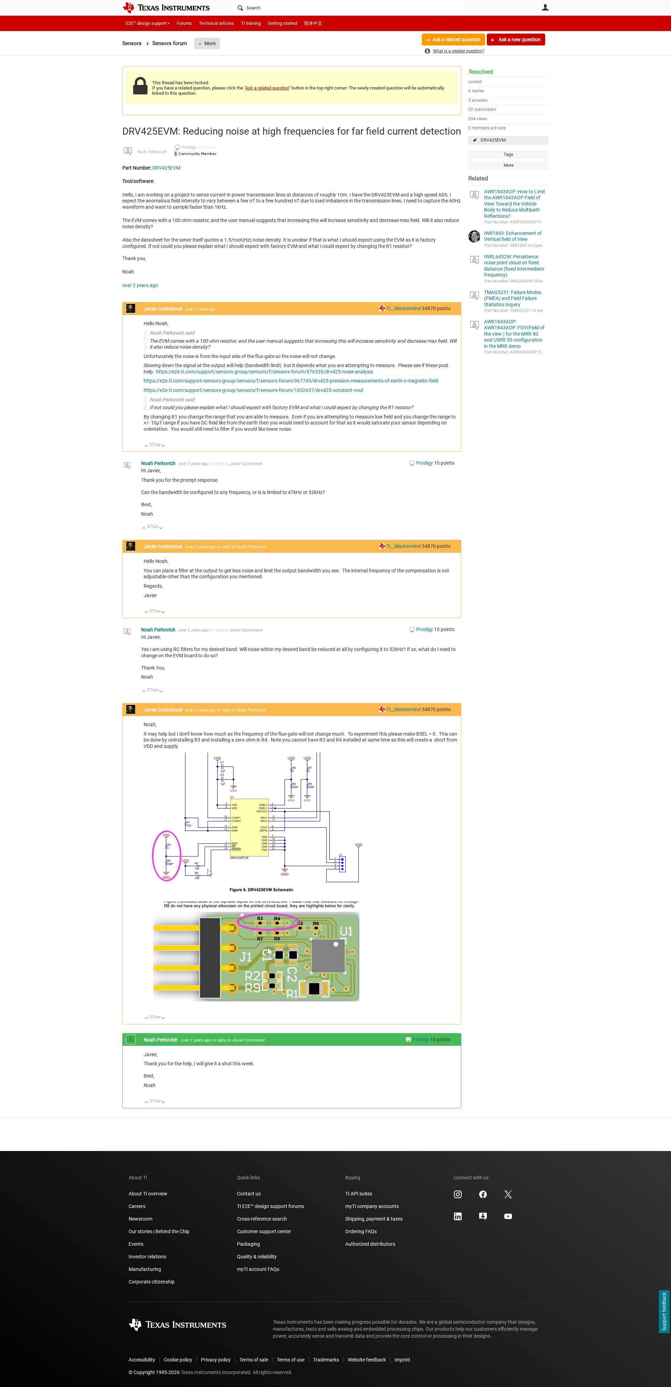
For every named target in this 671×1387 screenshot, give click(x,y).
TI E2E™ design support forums (270, 1206)
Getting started (282, 23)
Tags (508, 154)
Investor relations (147, 1256)
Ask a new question (519, 39)
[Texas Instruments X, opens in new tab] (508, 1197)
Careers (137, 1206)
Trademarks (326, 1360)
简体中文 (313, 23)
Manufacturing (145, 1269)
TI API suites (358, 1193)
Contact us (249, 1193)
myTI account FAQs (258, 1269)
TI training (251, 23)
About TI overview (148, 1193)
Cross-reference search (262, 1219)
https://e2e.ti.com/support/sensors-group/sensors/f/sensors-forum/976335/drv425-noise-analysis (264, 371)
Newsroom (140, 1219)
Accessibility (142, 1360)
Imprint (402, 1360)
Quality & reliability (257, 1256)
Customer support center (264, 1231)
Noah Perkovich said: (172, 333)
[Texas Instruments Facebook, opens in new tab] (483, 1197)
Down (163, 446)
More (210, 43)
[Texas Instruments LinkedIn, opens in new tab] (458, 1219)
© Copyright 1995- (154, 1372)
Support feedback (664, 1312)
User (545, 7)
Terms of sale (253, 1360)
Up (147, 446)
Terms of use (290, 1360)
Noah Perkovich (151, 151)
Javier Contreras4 (163, 309)
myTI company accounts (372, 1206)
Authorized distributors (370, 1244)
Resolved (481, 71)
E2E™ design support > (148, 23)
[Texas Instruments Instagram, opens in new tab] (458, 1197)
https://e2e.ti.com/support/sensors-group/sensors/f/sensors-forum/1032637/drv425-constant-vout (253, 390)
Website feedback (367, 1360)
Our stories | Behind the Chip (159, 1231)
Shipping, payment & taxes (374, 1219)
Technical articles (216, 23)
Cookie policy (178, 1360)
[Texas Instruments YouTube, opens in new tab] (508, 1219)
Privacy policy (216, 1360)
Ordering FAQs (361, 1231)
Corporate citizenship (152, 1282)
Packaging (248, 1244)
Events (136, 1244)
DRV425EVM (493, 140)
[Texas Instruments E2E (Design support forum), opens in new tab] (483, 1219)
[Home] (171, 7)
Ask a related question (457, 39)
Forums (184, 23)
